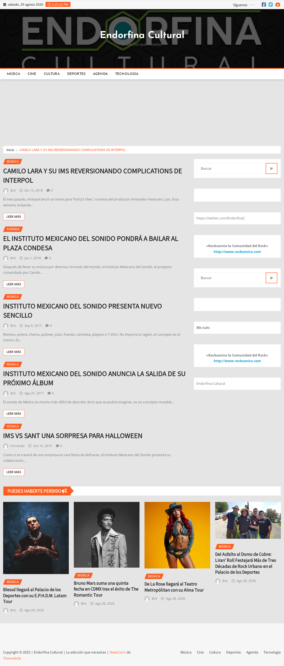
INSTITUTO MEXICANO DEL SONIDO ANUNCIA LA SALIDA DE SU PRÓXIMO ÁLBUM (94, 378)
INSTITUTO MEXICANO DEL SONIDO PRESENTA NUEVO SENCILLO (82, 310)
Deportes (76, 74)
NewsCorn (118, 652)
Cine (32, 74)
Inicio (10, 150)
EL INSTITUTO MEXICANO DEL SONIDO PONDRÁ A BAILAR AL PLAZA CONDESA (90, 243)
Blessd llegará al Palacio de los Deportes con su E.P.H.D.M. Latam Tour (35, 595)
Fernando (17, 446)
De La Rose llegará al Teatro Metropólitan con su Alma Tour (174, 587)
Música (13, 74)
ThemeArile (12, 658)
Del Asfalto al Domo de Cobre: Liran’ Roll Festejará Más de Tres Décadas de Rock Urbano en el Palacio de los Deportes (245, 563)
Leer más (13, 216)
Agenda (100, 74)
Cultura (52, 74)
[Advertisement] (142, 111)
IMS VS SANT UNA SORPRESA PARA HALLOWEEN (72, 435)
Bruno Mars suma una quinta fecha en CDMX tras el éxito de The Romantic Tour (106, 589)
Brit (13, 190)
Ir (271, 168)
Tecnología (127, 74)
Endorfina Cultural (142, 36)
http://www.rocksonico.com (237, 251)
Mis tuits (203, 327)
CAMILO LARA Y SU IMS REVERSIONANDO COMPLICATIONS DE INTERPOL (72, 150)
